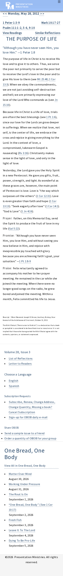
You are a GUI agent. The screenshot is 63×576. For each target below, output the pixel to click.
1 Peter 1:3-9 (11, 23)
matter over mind (20, 474)
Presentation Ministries (24, 5)
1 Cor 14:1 (52, 206)
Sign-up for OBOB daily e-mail (28, 417)
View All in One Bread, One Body (25, 465)
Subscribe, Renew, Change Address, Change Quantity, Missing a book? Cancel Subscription (32, 407)
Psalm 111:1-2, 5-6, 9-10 (19, 28)
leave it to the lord (22, 530)
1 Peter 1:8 (27, 52)
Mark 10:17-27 (50, 23)
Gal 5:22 (14, 228)
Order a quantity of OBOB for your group (30, 438)
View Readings (12, 33)
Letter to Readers (20, 363)
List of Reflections (21, 358)
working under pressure (24, 484)
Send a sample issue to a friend (24, 433)
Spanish (14, 386)
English (13, 381)
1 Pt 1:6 (50, 117)
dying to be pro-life (22, 540)
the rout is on (18, 494)
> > (41, 14)
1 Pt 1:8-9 (25, 261)
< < (5, 14)
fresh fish (15, 520)
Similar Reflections (47, 33)
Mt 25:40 (42, 79)
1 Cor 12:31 (43, 196)
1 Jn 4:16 (27, 211)
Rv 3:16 (23, 153)
